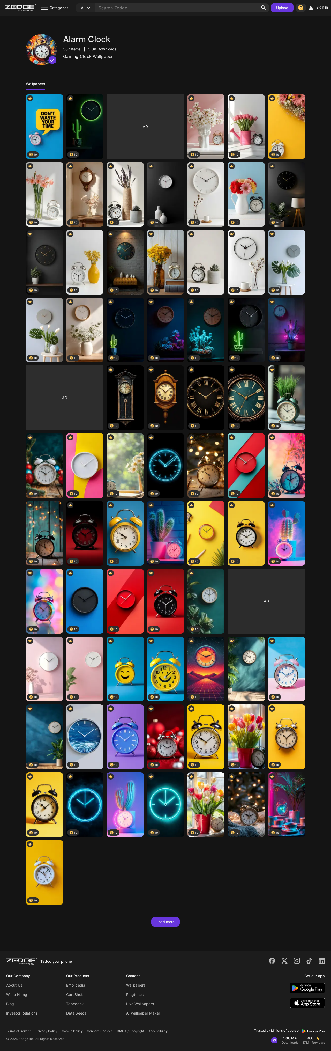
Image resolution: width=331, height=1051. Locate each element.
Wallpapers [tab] (35, 84)
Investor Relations (21, 1013)
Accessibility (158, 1031)
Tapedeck (75, 1004)
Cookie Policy (72, 1031)
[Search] (263, 7)
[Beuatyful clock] (246, 669)
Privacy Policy (47, 1031)
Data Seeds (76, 1013)
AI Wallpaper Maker (143, 1013)
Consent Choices (100, 1031)
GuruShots (75, 994)
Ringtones (135, 994)
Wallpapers (136, 985)
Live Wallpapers (140, 1004)
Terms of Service (19, 1031)
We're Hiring (16, 994)
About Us (14, 985)
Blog (10, 1004)
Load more (165, 922)
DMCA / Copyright (130, 1031)
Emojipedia (75, 985)
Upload (282, 7)
